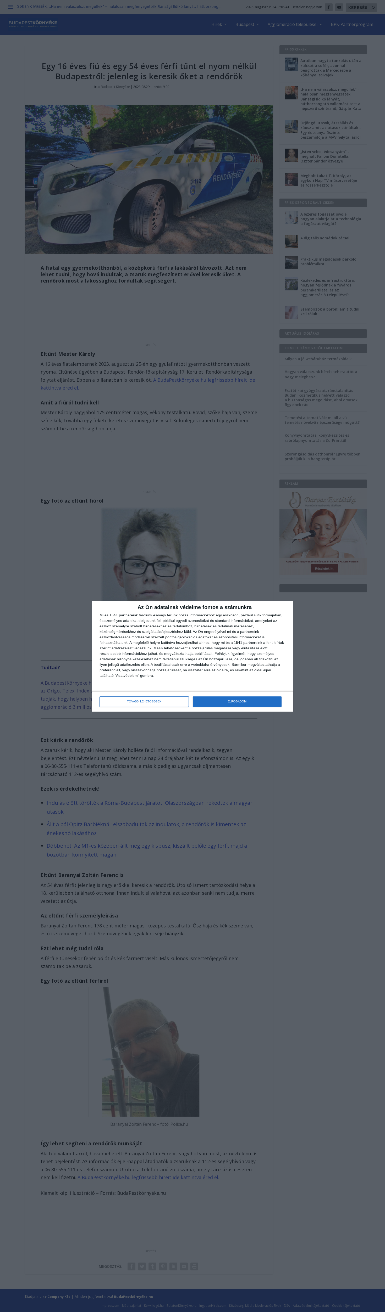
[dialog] (192, 656)
